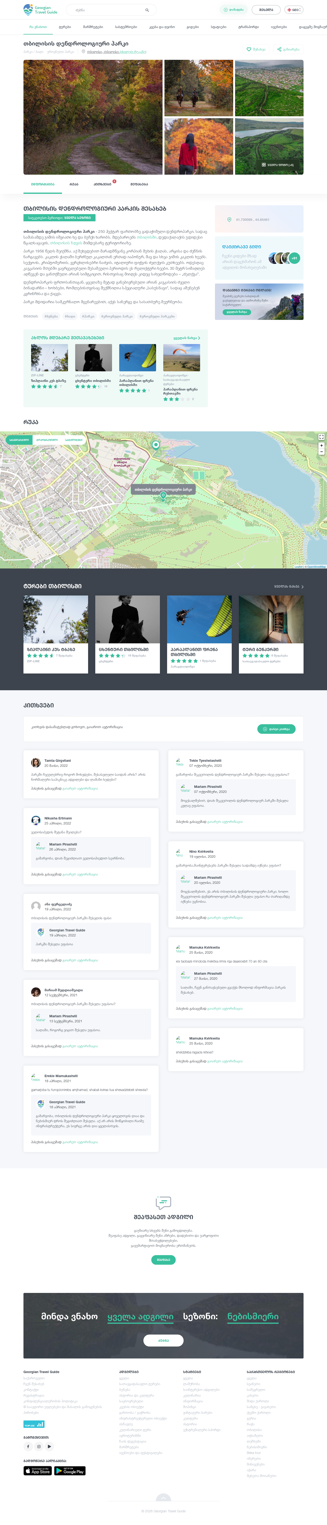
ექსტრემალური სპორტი (201, 1430)
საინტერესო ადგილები (201, 1389)
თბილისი (254, 1430)
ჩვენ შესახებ (33, 1384)
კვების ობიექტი (131, 1407)
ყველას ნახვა (186, 338)
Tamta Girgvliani (58, 760)
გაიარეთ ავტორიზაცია (80, 788)
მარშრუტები (93, 27)
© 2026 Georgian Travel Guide (163, 1511)
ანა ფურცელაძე (58, 904)
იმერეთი (254, 1458)
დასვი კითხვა (279, 729)
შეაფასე (163, 1260)
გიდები (193, 27)
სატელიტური (73, 440)
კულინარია (192, 1395)
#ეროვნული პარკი (117, 316)
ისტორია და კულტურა (136, 1395)
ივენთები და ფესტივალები (140, 1453)
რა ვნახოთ (38, 27)
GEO (295, 10)
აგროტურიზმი (130, 1435)
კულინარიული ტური (135, 1430)
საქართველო (34, 1378)
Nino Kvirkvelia (201, 851)
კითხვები (104, 183)
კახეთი (252, 1395)
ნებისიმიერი (257, 1447)
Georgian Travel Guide (67, 930)
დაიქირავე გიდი (241, 246)
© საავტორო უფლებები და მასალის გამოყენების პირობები (62, 1409)
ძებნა (163, 1340)
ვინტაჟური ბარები (197, 1412)
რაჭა (250, 1424)
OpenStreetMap (316, 566)
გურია (251, 1418)
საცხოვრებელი (131, 1401)
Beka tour (254, 1453)
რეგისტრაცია (33, 1395)
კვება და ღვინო (162, 27)
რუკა (74, 184)
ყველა (124, 1378)
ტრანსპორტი (248, 27)
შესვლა (266, 10)
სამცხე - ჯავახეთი (261, 1407)
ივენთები (279, 27)
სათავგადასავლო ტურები (139, 1384)
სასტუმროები (126, 27)
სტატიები (218, 27)
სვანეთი (253, 1384)
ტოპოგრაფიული (47, 440)
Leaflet (299, 566)
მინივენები (256, 1464)
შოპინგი (189, 1407)
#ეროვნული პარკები (157, 316)
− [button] (321, 451)
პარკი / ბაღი (33, 52)
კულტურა (190, 1418)
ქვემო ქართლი (259, 1412)
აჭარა (251, 1470)
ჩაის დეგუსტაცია (132, 1441)
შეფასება (139, 184)
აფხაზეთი (255, 1435)
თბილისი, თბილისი (116, 52)
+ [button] (321, 445)
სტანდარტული (19, 440)
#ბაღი (70, 316)
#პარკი (88, 316)
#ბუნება (51, 316)
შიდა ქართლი (258, 1401)
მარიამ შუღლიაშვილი (64, 990)
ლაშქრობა (191, 1384)
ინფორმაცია (42, 184)
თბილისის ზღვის (66, 242)
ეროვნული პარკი (60, 52)
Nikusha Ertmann (58, 818)
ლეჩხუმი (254, 1441)
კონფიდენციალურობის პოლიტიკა (50, 1401)
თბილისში (147, 237)
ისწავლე (126, 1424)
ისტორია (190, 1424)
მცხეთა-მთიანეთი (261, 1476)
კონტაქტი (31, 1389)
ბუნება (124, 1389)
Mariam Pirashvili (63, 844)
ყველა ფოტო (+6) (281, 165)
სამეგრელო (256, 1389)
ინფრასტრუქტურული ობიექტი (143, 1418)
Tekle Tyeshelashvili (205, 760)
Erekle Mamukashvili (61, 1076)
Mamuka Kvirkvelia (204, 947)
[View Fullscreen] (321, 437)
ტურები (65, 27)
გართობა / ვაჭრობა (135, 1412)
